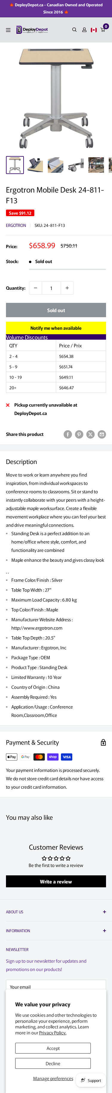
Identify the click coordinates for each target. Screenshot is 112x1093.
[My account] (84, 30)
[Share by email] (102, 434)
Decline (53, 1063)
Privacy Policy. (52, 1032)
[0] (103, 30)
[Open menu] (8, 30)
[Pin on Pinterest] (79, 434)
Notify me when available (56, 328)
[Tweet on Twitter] (90, 434)
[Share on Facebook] (68, 434)
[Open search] (74, 30)
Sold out (56, 310)
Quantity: (15, 288)
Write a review (56, 881)
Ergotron (16, 225)
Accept (53, 1048)
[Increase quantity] (67, 288)
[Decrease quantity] (35, 288)
